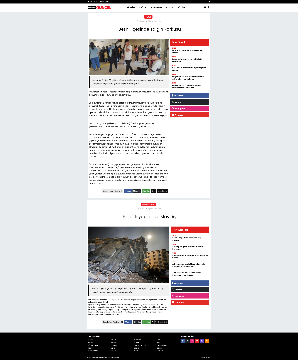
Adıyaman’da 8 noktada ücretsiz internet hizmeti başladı (186, 86)
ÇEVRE (136, 351)
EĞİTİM (181, 7)
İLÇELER (136, 342)
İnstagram (179, 108)
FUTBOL (113, 351)
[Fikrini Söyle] (202, 341)
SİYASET (170, 7)
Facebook (178, 96)
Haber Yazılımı (206, 358)
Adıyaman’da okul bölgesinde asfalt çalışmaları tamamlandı (188, 77)
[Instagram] (192, 341)
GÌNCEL (159, 348)
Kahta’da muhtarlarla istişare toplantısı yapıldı (190, 69)
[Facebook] (183, 341)
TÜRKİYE (131, 7)
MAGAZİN (160, 351)
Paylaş (128, 191)
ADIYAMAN (156, 7)
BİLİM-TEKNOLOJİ (94, 351)
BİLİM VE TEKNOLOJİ (140, 345)
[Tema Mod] (208, 7)
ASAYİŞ (113, 342)
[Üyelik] (209, 2)
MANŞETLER (106, 2)
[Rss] (207, 341)
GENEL (113, 348)
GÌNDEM (136, 348)
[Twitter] (187, 341)
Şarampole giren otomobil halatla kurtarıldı (187, 60)
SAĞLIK (142, 7)
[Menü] (205, 7)
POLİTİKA (91, 348)
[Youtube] (197, 341)
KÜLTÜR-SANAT (93, 345)
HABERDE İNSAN (148, 204)
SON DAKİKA (93, 2)
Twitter (178, 102)
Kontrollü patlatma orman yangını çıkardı (187, 51)
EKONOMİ (114, 345)
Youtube (179, 115)
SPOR (159, 342)
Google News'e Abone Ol (112, 191)
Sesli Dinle (163, 191)
